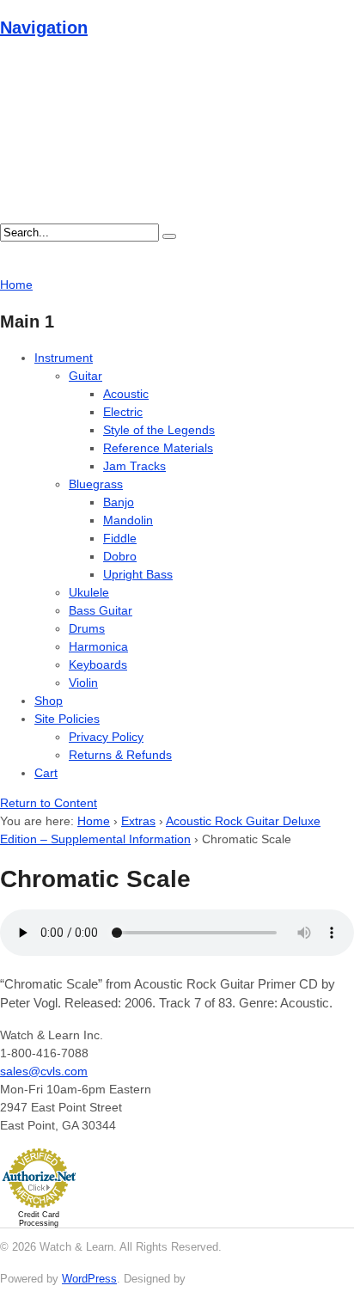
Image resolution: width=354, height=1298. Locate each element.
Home (93, 821)
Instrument (63, 357)
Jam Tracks (134, 466)
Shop (48, 700)
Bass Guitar (100, 610)
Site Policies (67, 719)
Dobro (120, 556)
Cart (46, 773)
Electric (123, 412)
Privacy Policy (106, 737)
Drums (87, 628)
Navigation (44, 27)
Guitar (85, 376)
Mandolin (128, 520)
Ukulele (89, 592)
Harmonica (98, 646)
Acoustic (126, 394)
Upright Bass (138, 574)
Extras (138, 821)
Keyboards (98, 664)
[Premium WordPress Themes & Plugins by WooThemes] (221, 1278)
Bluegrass (96, 484)
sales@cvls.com (44, 1071)
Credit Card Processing (38, 1219)
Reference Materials (158, 448)
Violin (83, 682)
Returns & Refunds (120, 755)
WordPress (89, 1278)
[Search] (169, 236)
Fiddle (120, 538)
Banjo (118, 502)
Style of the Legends (159, 430)
